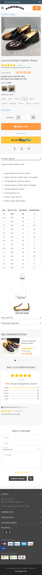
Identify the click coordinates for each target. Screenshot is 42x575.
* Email (6, 443)
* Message (7, 455)
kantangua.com (21, 571)
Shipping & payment (10, 323)
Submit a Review (17, 478)
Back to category (9, 14)
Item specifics (7, 317)
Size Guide (5, 110)
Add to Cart (22, 126)
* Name (6, 437)
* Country (5, 448)
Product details (8, 158)
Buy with (14, 140)
